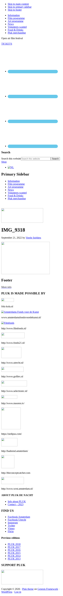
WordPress (6, 592)
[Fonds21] (13, 337)
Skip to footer (15, 9)
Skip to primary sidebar (20, 6)
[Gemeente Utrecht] (11, 357)
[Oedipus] (11, 428)
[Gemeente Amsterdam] (12, 483)
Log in (17, 592)
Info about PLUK (17, 501)
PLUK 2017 (14, 547)
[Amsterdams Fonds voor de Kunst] (20, 312)
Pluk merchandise (17, 198)
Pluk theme (28, 589)
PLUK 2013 (14, 558)
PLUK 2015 (14, 553)
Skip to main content (18, 4)
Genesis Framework (47, 589)
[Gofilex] (12, 371)
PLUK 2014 (14, 555)
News (11, 189)
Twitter (11, 525)
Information (14, 181)
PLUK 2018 (14, 544)
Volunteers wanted (17, 192)
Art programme (15, 187)
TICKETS (6, 43)
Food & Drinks (15, 195)
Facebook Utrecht (17, 519)
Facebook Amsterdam (19, 516)
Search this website (11, 158)
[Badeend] (9, 445)
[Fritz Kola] (7, 301)
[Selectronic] (14, 385)
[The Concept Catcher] (7, 467)
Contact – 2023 (15, 504)
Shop (4, 161)
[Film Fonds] (7, 323)
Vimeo (11, 528)
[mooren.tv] (9, 397)
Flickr (11, 531)
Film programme (16, 184)
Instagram (13, 522)
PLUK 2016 (14, 550)
